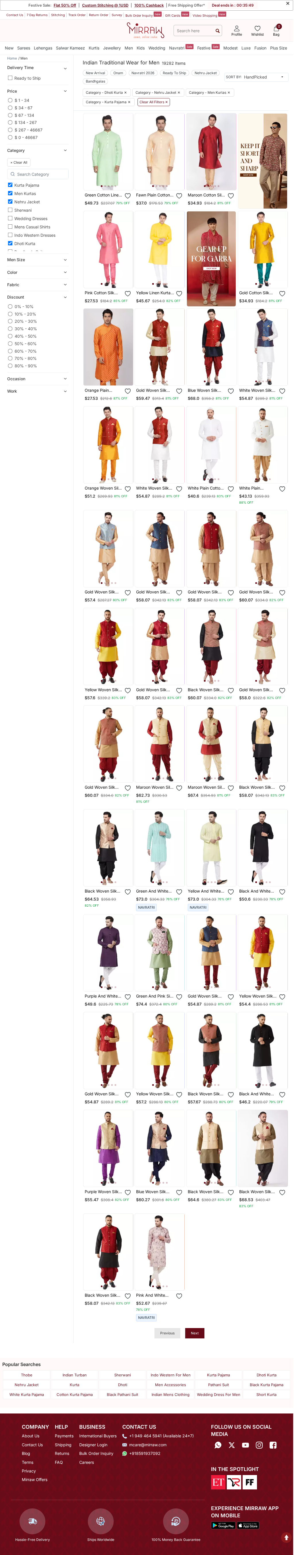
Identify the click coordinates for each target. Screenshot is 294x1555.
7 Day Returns (37, 15)
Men (129, 47)
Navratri (180, 47)
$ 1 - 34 (22, 100)
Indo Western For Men (171, 1375)
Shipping (63, 1444)
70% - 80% (26, 358)
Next (195, 1333)
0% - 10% (24, 306)
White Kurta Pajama (26, 1394)
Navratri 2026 (142, 73)
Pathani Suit (218, 1384)
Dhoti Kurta (24, 243)
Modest (230, 47)
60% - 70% (26, 351)
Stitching (58, 15)
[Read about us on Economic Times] (218, 1482)
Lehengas (43, 47)
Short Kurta (266, 1394)
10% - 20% (25, 314)
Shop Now (113, 181)
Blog (26, 1453)
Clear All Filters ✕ (154, 102)
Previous (167, 1333)
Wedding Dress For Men (218, 1394)
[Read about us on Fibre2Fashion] (250, 1482)
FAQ (59, 1462)
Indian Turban (75, 1375)
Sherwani (23, 210)
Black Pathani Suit (122, 1394)
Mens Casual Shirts (32, 226)
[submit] (218, 30)
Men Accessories (170, 1384)
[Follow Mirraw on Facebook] (273, 1445)
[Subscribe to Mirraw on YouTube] (245, 1445)
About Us (30, 1435)
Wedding (156, 47)
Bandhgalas (95, 81)
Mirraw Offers (34, 1479)
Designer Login (93, 1444)
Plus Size (278, 47)
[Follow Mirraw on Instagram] (259, 1445)
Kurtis (94, 47)
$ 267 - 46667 (28, 129)
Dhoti (122, 1384)
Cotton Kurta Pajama (75, 1394)
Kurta (74, 1384)
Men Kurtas (25, 193)
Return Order (98, 15)
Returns (62, 1453)
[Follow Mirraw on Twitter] (231, 1445)
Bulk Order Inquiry (142, 15)
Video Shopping (209, 15)
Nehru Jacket (27, 201)
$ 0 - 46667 (26, 137)
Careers (86, 1462)
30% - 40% (26, 328)
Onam (118, 73)
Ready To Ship (174, 73)
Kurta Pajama (26, 185)
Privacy (29, 1470)
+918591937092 (144, 1453)
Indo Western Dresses (34, 235)
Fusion (260, 47)
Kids (141, 47)
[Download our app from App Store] (248, 1525)
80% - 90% (26, 365)
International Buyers (98, 1435)
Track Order (77, 15)
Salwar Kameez (70, 47)
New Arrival (95, 73)
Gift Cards (176, 15)
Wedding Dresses (30, 218)
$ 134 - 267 (26, 122)
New (9, 47)
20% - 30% (26, 321)
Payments (64, 1435)
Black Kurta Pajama (266, 1384)
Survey (117, 15)
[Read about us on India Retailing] (234, 1482)
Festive (207, 47)
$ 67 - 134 (24, 115)
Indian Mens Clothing (170, 1394)
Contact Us (14, 15)
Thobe (26, 1375)
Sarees (23, 47)
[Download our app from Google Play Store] (223, 1525)
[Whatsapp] (218, 1445)
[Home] (145, 30)
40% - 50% (26, 336)
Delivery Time (20, 67)
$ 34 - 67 (23, 107)
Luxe (246, 47)
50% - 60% (26, 343)
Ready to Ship (27, 78)
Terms (27, 1462)
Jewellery (112, 47)
